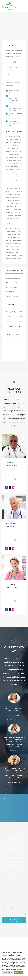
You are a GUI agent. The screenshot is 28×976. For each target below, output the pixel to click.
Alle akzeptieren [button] (18, 972)
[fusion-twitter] (10, 487)
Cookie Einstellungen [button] (7, 972)
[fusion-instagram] (13, 487)
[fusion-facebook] (6, 487)
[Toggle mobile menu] (25, 3)
